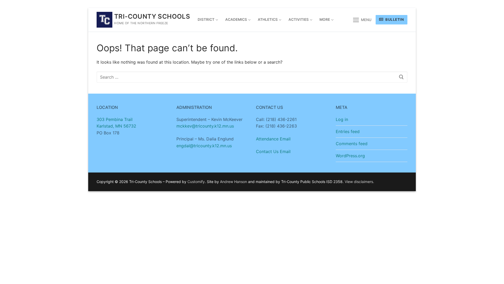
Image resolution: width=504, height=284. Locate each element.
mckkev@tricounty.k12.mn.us (205, 126)
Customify (196, 181)
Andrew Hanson (233, 181)
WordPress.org (350, 155)
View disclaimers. (359, 181)
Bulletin (394, 19)
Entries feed (348, 131)
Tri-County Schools (152, 16)
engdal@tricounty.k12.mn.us (204, 145)
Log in (342, 119)
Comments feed (352, 143)
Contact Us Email (273, 151)
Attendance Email (273, 138)
